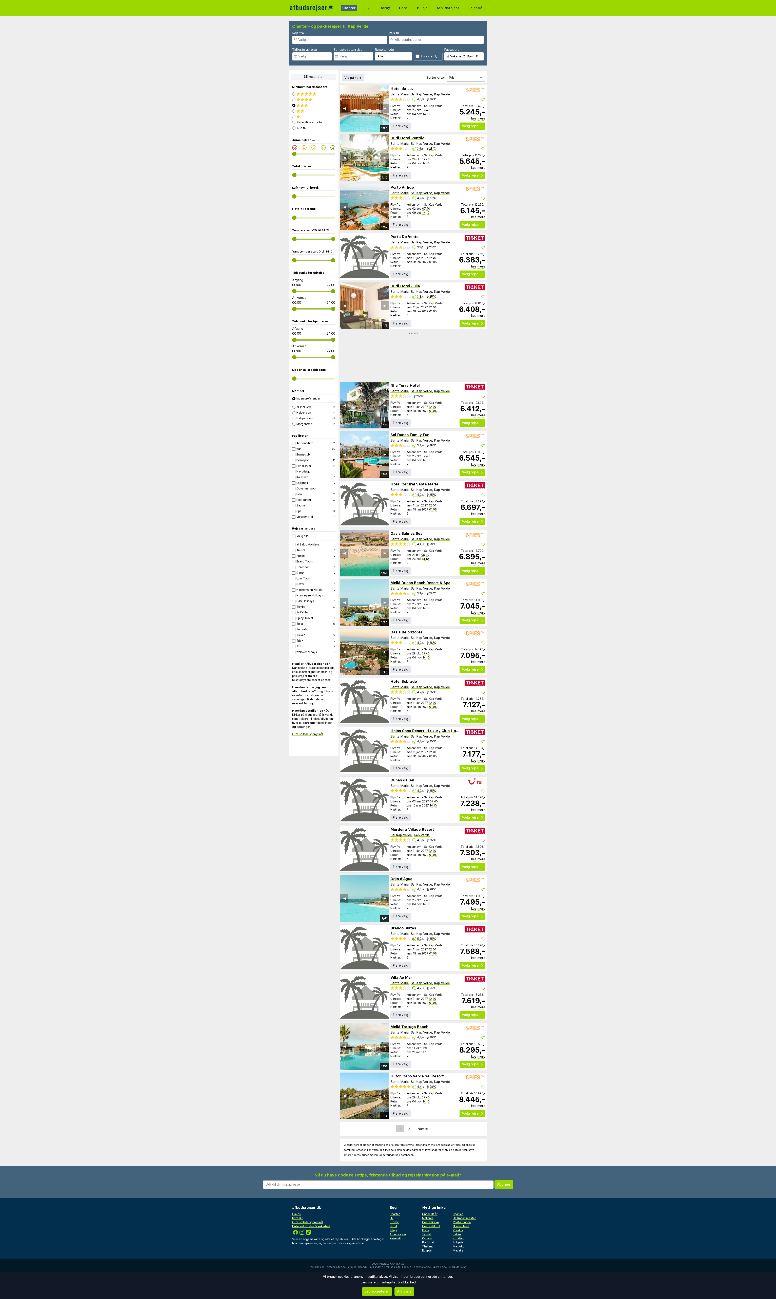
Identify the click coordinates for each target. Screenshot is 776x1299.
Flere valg (400, 126)
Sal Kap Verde (421, 94)
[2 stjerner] (313, 111)
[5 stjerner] (313, 94)
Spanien (458, 1214)
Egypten (427, 1250)
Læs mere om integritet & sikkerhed (388, 1282)
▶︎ (385, 108)
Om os (296, 1214)
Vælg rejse (470, 126)
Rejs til (394, 33)
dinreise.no (440, 1267)
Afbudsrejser (448, 8)
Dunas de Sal (402, 780)
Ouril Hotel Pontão (407, 138)
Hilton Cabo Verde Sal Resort (417, 1076)
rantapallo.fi (393, 1267)
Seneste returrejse (347, 50)
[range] (294, 154)
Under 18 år (430, 1214)
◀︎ (344, 108)
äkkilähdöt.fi (376, 1267)
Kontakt (297, 1218)
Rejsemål (476, 8)
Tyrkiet (426, 1234)
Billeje (422, 8)
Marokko (458, 1246)
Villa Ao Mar (401, 977)
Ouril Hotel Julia (405, 286)
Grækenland (461, 1226)
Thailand (427, 1246)
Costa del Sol (431, 1226)
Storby (384, 8)
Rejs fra (298, 33)
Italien (457, 1234)
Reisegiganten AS (392, 1263)
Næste (423, 1129)
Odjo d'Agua (401, 879)
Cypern (427, 1238)
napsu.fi (406, 1267)
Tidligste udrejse (304, 50)
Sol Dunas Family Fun (409, 435)
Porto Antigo (402, 187)
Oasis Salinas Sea (406, 533)
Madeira (458, 1250)
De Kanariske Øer (464, 1218)
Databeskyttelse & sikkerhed (311, 1226)
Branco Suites (403, 928)
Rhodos (458, 1230)
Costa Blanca (462, 1222)
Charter (349, 8)
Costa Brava (430, 1222)
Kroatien (458, 1238)
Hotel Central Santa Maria (414, 484)
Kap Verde (442, 94)
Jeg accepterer (377, 1291)
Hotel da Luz (402, 89)
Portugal (428, 1242)
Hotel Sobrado (403, 681)
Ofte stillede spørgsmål (307, 734)
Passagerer (452, 50)
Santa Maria (399, 94)
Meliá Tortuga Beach (409, 1027)
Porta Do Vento (404, 237)
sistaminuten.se (336, 1267)
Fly (367, 8)
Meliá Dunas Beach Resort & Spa (420, 583)
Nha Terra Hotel (405, 385)
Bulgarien (459, 1242)
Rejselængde (384, 50)
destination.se (422, 1267)
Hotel (403, 8)
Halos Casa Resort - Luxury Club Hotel (425, 731)
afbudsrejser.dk (357, 1267)
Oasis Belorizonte (406, 632)
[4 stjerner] (313, 100)
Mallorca (427, 1218)
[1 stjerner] (313, 117)
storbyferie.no (457, 1267)
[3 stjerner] (313, 105)
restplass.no (317, 1267)
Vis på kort (352, 78)
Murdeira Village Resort (412, 829)
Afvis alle (404, 1291)
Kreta (425, 1230)
